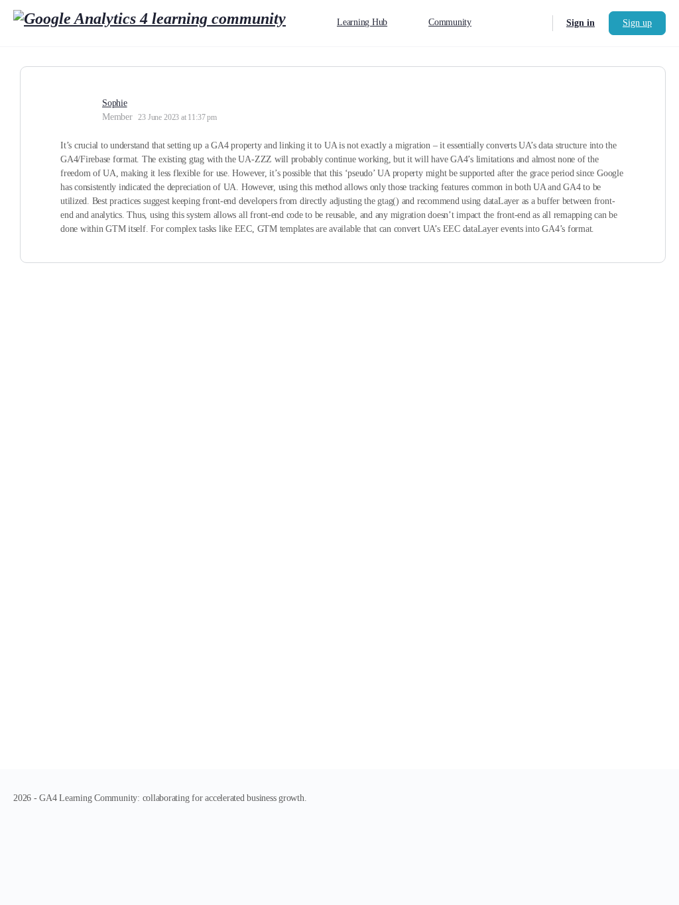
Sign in (580, 23)
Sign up (637, 23)
